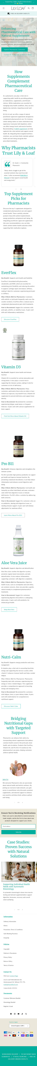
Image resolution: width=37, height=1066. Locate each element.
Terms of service (19, 1042)
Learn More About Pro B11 (13, 515)
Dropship (6, 938)
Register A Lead (8, 1006)
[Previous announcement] (3, 3)
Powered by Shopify (21, 1039)
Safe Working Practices (11, 933)
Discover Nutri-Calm (11, 706)
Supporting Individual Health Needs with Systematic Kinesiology (16, 886)
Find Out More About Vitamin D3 (15, 416)
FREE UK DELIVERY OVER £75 (20, 13)
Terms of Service (9, 965)
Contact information (19, 1044)
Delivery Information (10, 921)
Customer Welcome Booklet (12, 998)
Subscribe (18, 832)
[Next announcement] (34, 3)
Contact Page (14, 976)
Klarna (5, 925)
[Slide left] (15, 802)
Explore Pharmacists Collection (14, 49)
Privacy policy (9, 1042)
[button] (4, 8)
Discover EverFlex (10, 319)
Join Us (5, 780)
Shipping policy (29, 1042)
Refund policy (31, 1039)
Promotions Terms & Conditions (13, 929)
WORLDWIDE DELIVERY (10, 1054)
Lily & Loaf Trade (11, 1039)
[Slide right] (22, 802)
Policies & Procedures (10, 953)
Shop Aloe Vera (9, 609)
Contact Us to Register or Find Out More (18, 54)
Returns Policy (8, 961)
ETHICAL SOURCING (20, 1056)
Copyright (6, 949)
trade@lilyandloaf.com (11, 984)
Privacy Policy (8, 957)
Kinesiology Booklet (9, 1002)
